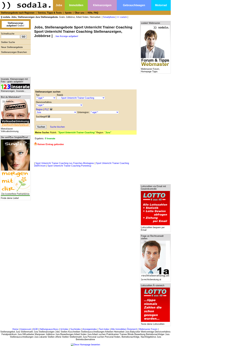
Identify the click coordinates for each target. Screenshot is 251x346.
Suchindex (75, 329)
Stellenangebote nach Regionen (17, 12)
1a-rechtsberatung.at (151, 279)
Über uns (79, 12)
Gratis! (15, 24)
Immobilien (76, 5)
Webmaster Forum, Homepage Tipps (150, 70)
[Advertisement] (14, 65)
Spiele (68, 12)
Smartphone (109, 17)
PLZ (47, 109)
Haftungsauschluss (49, 329)
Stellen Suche (8, 42)
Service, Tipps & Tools (50, 12)
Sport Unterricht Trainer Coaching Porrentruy (69, 165)
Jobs (59, 5)
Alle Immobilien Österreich (124, 329)
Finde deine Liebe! (10, 198)
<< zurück (122, 17)
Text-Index (104, 329)
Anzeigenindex (89, 329)
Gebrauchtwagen (134, 5)
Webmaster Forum (148, 329)
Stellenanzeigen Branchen (14, 52)
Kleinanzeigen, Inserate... (13, 91)
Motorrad (161, 5)
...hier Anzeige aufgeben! (66, 36)
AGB (35, 329)
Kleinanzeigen (102, 5)
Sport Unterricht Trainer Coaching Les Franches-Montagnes (64, 163)
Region (39, 109)
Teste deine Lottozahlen (152, 324)
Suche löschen (57, 127)
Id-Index (64, 329)
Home (15, 329)
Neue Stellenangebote (12, 47)
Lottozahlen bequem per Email (153, 228)
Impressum (25, 329)
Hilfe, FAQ (93, 12)
